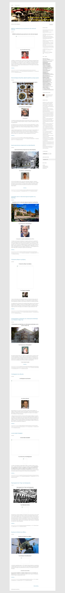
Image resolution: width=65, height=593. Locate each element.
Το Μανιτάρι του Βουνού (18, 72)
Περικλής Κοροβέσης (46, 83)
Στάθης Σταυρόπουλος (47, 84)
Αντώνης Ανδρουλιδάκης (47, 61)
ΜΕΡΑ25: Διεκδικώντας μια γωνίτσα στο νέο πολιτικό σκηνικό (23, 29)
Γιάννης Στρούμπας (46, 65)
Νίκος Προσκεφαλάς (45, 76)
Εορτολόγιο (30, 579)
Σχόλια (19, 367)
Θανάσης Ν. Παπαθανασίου (46, 72)
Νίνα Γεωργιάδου (50, 76)
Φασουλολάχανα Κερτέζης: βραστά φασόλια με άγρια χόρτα (25, 77)
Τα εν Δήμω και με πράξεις (24, 367)
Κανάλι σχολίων (45, 167)
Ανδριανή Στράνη (36, 525)
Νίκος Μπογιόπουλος (46, 75)
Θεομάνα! (44, 51)
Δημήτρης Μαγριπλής (46, 70)
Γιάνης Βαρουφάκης (24, 71)
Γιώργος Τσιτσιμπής (45, 68)
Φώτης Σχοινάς (51, 86)
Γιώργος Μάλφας (50, 67)
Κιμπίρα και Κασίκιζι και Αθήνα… (18, 532)
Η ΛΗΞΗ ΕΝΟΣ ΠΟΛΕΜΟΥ (17, 433)
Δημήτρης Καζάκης (45, 69)
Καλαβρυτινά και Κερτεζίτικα (27, 251)
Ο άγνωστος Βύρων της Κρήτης (18, 259)
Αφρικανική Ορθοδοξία (26, 579)
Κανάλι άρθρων (45, 166)
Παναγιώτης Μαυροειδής (47, 82)
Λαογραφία (16, 138)
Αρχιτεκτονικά (25, 366)
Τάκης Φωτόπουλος (47, 85)
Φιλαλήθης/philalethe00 (45, 86)
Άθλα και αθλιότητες (22, 425)
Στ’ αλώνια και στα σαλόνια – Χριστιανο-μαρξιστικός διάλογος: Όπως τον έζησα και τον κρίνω (48, 43)
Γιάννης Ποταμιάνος (47, 65)
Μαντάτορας (44, 102)
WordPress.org (45, 168)
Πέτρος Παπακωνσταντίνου (47, 78)
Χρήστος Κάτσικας (45, 87)
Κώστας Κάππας (30, 426)
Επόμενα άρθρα (36, 585)
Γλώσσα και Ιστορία (25, 475)
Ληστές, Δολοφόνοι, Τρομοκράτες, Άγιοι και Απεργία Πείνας (48, 116)
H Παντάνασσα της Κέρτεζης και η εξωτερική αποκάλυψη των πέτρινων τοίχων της (24, 319)
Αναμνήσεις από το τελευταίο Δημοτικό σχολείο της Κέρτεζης (23, 197)
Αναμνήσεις (27, 137)
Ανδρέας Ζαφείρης (50, 59)
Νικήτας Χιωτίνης (46, 77)
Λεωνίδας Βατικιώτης (30, 71)
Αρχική (12, 5)
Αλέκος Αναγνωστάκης (45, 58)
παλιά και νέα (16, 252)
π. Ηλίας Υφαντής (46, 88)
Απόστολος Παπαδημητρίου (26, 476)
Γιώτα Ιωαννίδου (50, 68)
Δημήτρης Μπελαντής (45, 71)
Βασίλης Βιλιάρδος (46, 64)
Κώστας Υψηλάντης (45, 74)
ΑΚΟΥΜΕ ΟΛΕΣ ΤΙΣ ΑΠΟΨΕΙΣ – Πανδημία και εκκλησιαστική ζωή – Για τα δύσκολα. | (48, 138)
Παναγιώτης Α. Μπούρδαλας (30, 138)
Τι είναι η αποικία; (17, 5)
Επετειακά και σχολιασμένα (32, 475)
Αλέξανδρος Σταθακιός (46, 59)
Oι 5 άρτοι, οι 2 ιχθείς (22, 137)
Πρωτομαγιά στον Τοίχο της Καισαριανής (20, 483)
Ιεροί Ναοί (28, 366)
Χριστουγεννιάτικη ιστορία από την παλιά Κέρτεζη (23, 145)
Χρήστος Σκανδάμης (46, 87)
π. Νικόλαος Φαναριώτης (48, 89)
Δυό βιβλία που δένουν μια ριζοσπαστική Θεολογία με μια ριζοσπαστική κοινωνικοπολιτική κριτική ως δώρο (48, 37)
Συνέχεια (13, 135)
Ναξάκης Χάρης (46, 77)
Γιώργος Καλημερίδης (45, 67)
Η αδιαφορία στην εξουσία (17, 374)
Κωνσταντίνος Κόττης (45, 73)
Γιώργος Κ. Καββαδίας (47, 66)
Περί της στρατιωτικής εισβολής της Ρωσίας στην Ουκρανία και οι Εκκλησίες (48, 109)
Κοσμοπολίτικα (16, 71)
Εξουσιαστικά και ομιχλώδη (21, 426)
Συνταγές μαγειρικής (20, 138)
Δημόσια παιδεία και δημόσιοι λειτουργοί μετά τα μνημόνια (49, 95)
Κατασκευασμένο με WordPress (15, 589)
